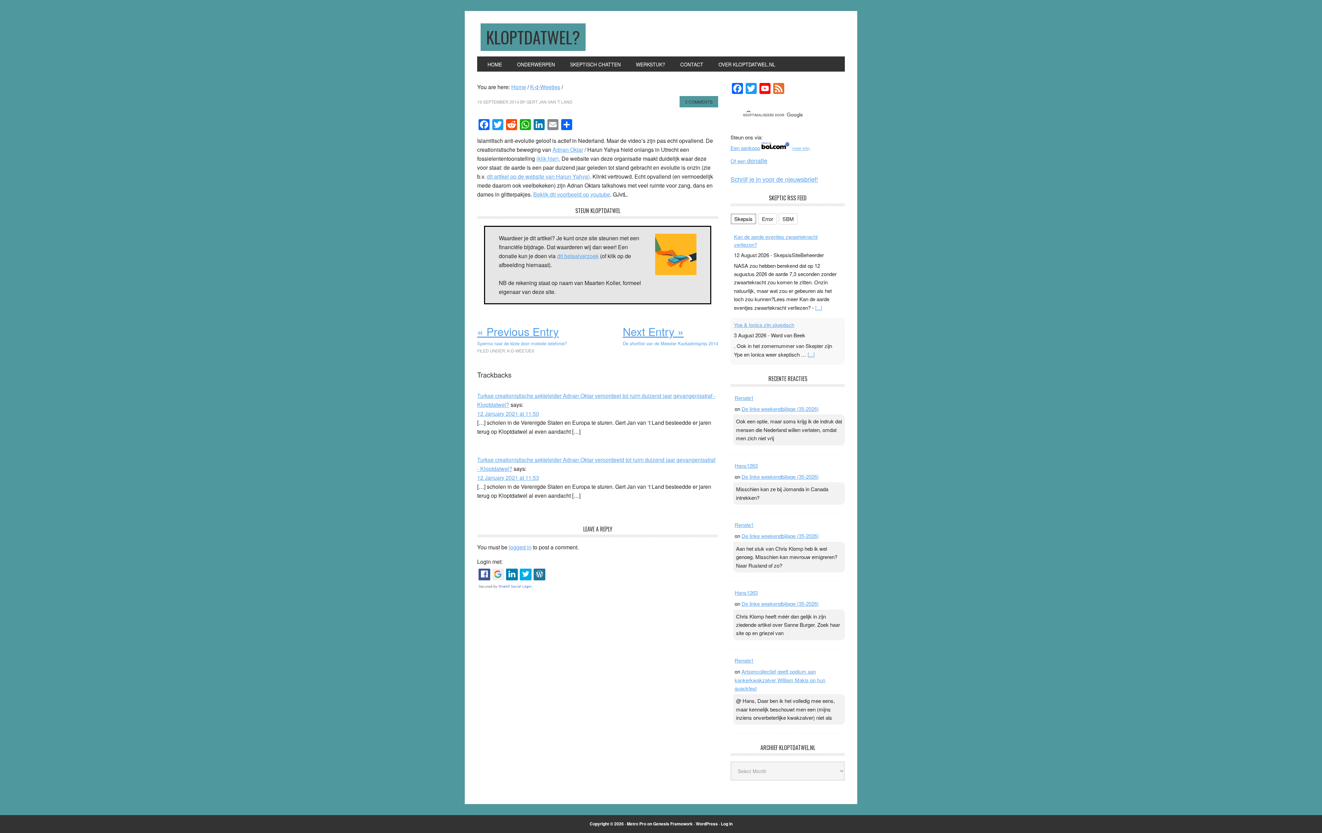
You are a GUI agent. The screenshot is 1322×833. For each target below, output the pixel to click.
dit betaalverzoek (578, 256)
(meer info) (801, 148)
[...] (818, 307)
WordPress (707, 824)
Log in (727, 824)
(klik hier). (548, 158)
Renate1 (744, 397)
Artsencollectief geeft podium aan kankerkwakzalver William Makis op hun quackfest (780, 680)
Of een (749, 161)
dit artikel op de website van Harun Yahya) (538, 176)
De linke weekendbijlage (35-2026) (780, 408)
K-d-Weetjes (520, 351)
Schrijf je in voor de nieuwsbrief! (774, 179)
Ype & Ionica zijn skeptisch (764, 324)
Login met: (490, 562)
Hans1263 (746, 465)
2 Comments (699, 102)
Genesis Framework (673, 824)
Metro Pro (636, 824)
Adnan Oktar (568, 150)
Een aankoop (745, 147)
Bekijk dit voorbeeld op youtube (571, 194)
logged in (520, 547)
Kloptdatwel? (533, 37)
